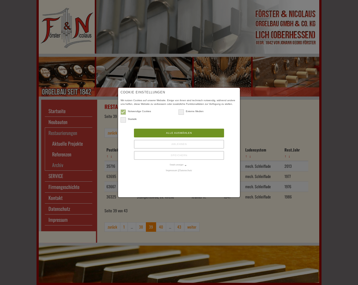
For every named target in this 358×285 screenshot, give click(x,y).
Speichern (179, 155)
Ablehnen (179, 144)
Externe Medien (195, 111)
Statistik (132, 119)
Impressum (171, 170)
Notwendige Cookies (139, 111)
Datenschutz (185, 170)
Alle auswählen (179, 133)
